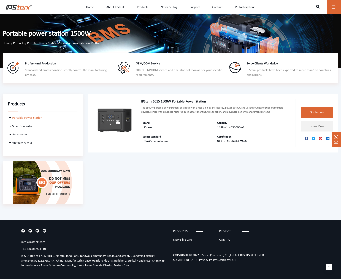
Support (195, 7)
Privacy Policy (208, 260)
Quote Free (317, 112)
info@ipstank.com (33, 242)
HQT (233, 260)
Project (225, 231)
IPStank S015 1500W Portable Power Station (173, 101)
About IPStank (115, 7)
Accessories (19, 134)
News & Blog (169, 7)
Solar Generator (22, 126)
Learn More (317, 126)
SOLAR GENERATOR (185, 260)
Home (90, 7)
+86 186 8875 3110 (33, 249)
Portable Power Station (42, 43)
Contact (217, 7)
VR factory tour (245, 7)
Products (142, 7)
